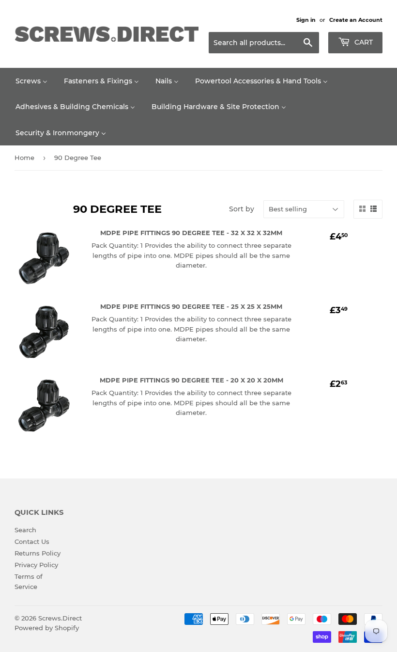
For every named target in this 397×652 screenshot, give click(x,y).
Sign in (306, 19)
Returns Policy (38, 553)
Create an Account (355, 19)
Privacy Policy (36, 565)
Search (25, 530)
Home (24, 157)
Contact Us (32, 541)
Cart (362, 42)
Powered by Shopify (47, 628)
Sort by (241, 209)
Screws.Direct (60, 618)
